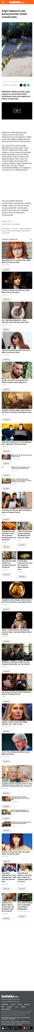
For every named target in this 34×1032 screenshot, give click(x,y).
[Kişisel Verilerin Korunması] (23, 1023)
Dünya (20, 1004)
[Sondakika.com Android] (17, 1028)
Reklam (10, 1001)
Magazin (9, 1006)
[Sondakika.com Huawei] (28, 1028)
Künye (18, 1001)
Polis (14, 139)
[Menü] (3, 2)
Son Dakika (4, 1004)
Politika (23, 1006)
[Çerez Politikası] (11, 1023)
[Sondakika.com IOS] (6, 1028)
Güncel (13, 1004)
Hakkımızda (4, 1001)
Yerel (16, 1006)
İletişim (14, 1001)
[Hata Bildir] (19, 1024)
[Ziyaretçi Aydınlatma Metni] (8, 1024)
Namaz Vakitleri (6, 1009)
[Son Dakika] (17, 2)
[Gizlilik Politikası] (15, 1021)
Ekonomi (27, 1004)
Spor (2, 1006)
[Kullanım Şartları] (5, 1021)
